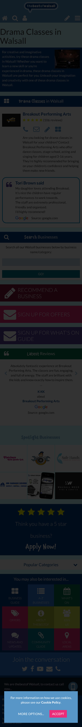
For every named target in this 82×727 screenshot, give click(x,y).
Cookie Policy (51, 702)
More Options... (31, 714)
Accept (58, 714)
